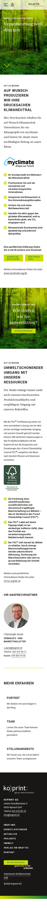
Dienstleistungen (15, 829)
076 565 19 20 (18, 655)
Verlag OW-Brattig (16, 847)
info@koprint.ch (12, 815)
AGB (6, 877)
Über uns (9, 825)
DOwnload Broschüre (13, 258)
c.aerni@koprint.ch (13, 648)
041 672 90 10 (19, 811)
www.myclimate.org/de (15, 273)
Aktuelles (10, 834)
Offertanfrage (16, 862)
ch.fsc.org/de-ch (12, 581)
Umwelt (9, 843)
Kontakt (9, 852)
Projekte (10, 838)
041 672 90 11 (19, 651)
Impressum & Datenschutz (17, 873)
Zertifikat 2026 (34, 258)
